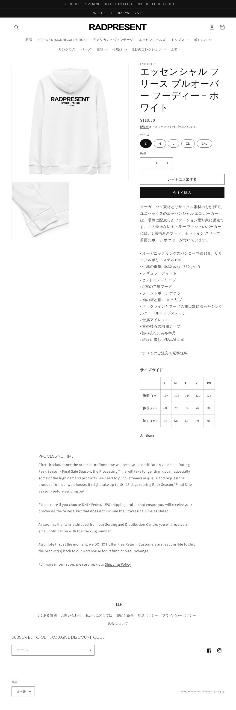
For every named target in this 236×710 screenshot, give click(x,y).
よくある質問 (47, 615)
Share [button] (149, 435)
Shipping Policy (118, 564)
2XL (204, 143)
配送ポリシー (148, 615)
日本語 (21, 691)
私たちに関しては (99, 615)
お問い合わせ (71, 615)
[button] (17, 27)
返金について (118, 623)
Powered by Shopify (213, 691)
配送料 (144, 126)
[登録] (89, 650)
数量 (143, 154)
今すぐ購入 (182, 192)
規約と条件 (125, 615)
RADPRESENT (195, 691)
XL (188, 143)
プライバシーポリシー (179, 615)
